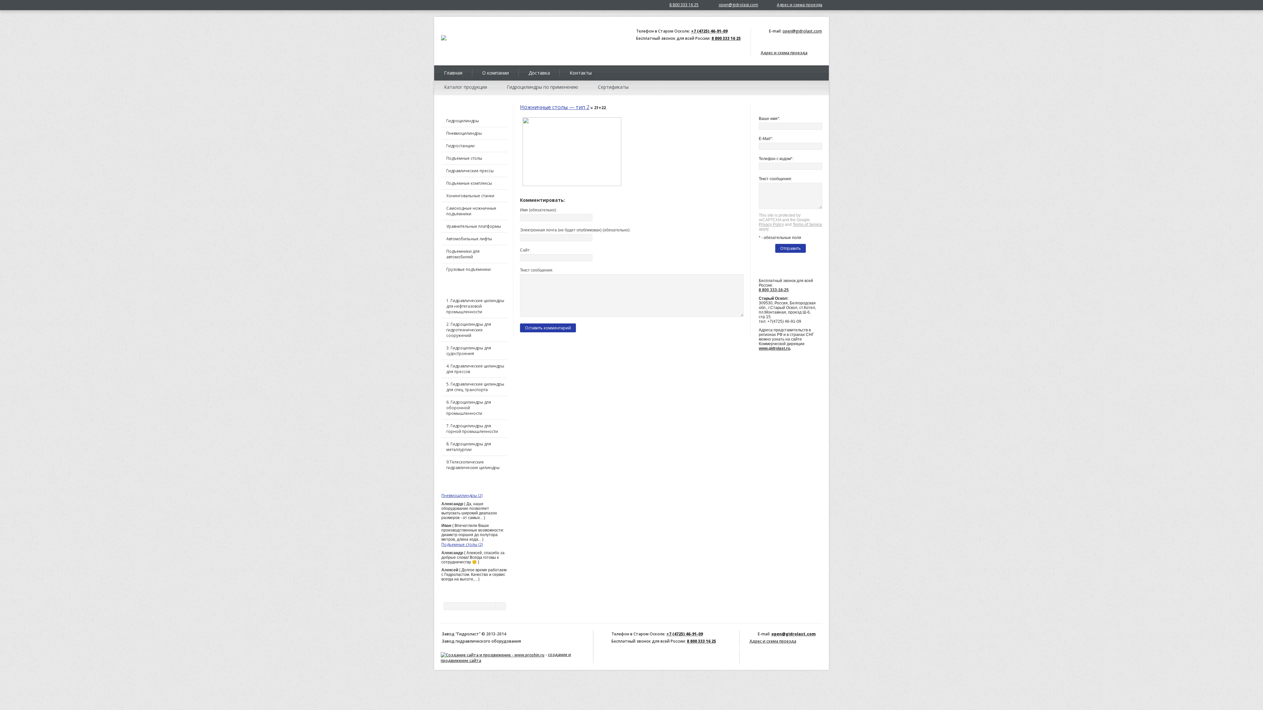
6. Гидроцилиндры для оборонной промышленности (468, 407)
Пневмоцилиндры (464, 133)
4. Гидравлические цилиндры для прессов (475, 368)
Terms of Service (807, 224)
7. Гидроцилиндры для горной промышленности (472, 428)
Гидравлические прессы (470, 171)
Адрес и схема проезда (799, 5)
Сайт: (525, 250)
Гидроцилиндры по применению (542, 87)
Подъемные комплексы (469, 183)
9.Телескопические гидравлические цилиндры (473, 464)
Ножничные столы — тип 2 (554, 107)
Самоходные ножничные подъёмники (471, 211)
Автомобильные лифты (469, 239)
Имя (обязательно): (538, 210)
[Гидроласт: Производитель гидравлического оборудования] (443, 39)
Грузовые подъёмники (468, 269)
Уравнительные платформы (473, 226)
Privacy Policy (771, 224)
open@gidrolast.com (738, 5)
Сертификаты (613, 87)
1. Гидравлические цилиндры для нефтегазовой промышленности (475, 306)
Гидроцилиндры (462, 121)
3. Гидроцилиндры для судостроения (468, 350)
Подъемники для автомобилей (463, 254)
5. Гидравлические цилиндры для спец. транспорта (475, 386)
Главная (453, 73)
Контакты (581, 73)
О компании (495, 73)
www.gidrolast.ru (774, 348)
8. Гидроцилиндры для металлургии (468, 446)
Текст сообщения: (536, 270)
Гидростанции (460, 146)
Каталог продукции (465, 87)
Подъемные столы (464, 158)
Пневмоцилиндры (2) (462, 495)
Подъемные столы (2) (462, 544)
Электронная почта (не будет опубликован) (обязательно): (575, 230)
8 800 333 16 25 (684, 5)
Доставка (539, 73)
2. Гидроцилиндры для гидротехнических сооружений (468, 329)
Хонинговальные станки (470, 196)
